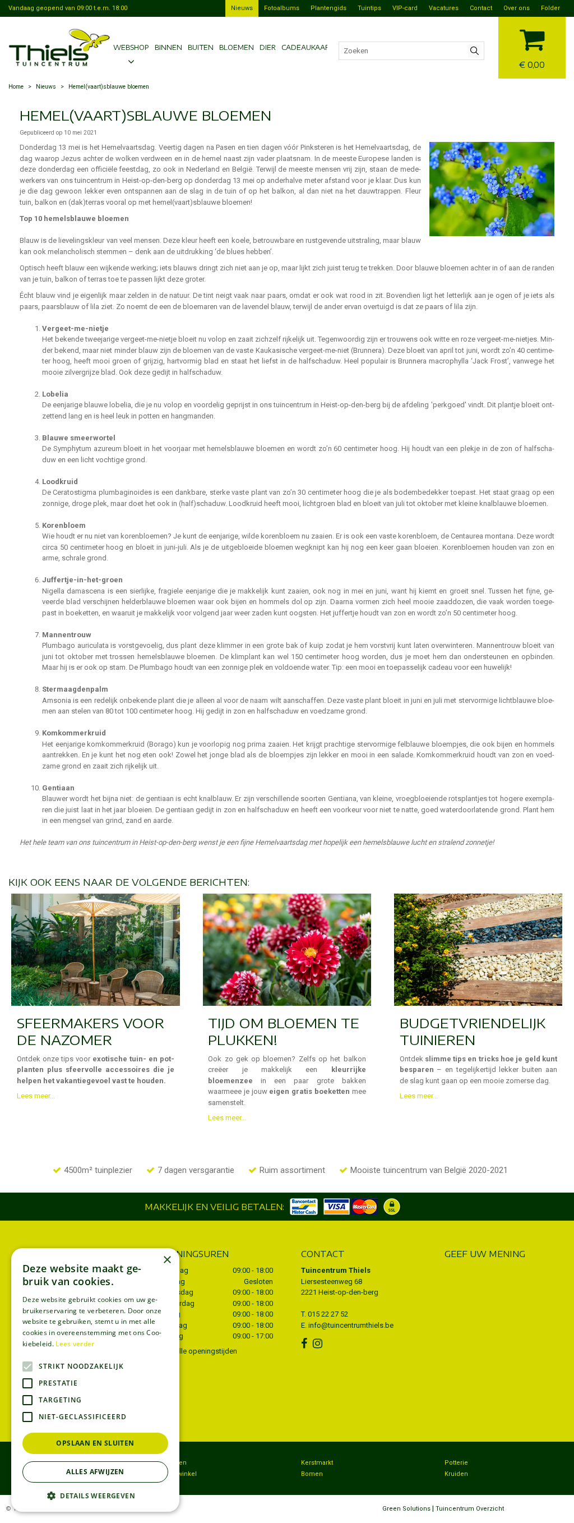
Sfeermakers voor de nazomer (90, 1031)
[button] (95, 1495)
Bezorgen (172, 1462)
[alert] (95, 1380)
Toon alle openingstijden (197, 1351)
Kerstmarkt (317, 1462)
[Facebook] (305, 1343)
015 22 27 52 (328, 1314)
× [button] (167, 1260)
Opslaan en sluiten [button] (95, 1443)
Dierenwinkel (177, 1474)
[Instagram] (319, 1343)
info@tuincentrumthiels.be (351, 1325)
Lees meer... (36, 1096)
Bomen (312, 1474)
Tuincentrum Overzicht (470, 1508)
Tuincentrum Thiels (336, 1270)
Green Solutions (406, 1508)
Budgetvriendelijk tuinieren (472, 1031)
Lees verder (74, 1344)
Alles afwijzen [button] (95, 1471)
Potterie (456, 1462)
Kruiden (456, 1474)
